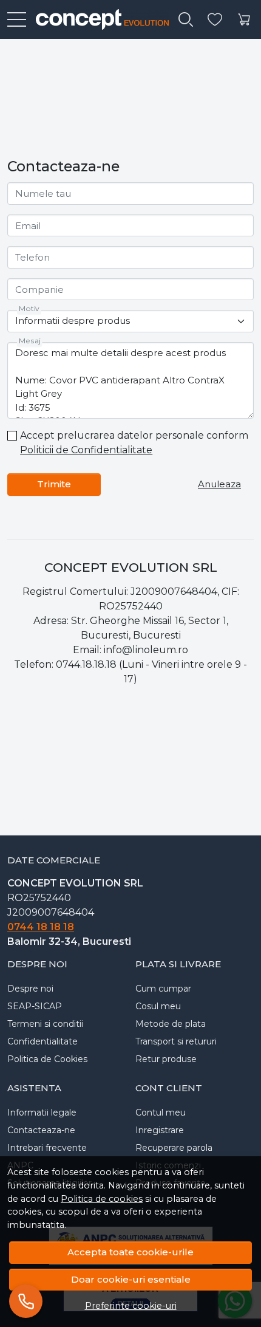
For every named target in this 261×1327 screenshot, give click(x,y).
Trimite (54, 484)
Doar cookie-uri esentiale (131, 1279)
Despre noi (30, 988)
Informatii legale (41, 1112)
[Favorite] (215, 19)
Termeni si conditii (45, 1023)
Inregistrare (159, 1130)
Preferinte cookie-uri (131, 1305)
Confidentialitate (42, 1041)
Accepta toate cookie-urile (130, 1252)
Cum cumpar (163, 988)
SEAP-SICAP (34, 1006)
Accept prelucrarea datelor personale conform (134, 443)
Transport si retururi (176, 1041)
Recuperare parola (173, 1147)
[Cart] (244, 19)
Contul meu (160, 1112)
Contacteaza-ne (41, 1130)
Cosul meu (158, 1006)
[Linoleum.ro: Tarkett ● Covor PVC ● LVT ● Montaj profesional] (97, 19)
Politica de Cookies (47, 1059)
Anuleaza (219, 484)
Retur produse (166, 1059)
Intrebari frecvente (47, 1147)
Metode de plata (170, 1023)
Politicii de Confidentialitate (86, 450)
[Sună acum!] (25, 1301)
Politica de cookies (102, 1198)
